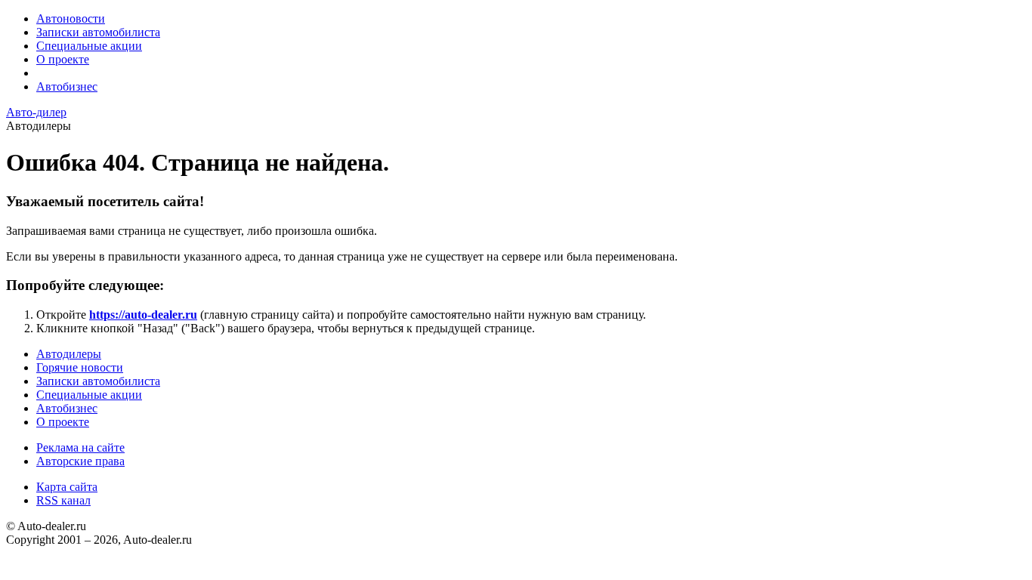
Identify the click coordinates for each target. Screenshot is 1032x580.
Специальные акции (89, 45)
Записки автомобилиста (98, 32)
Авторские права (80, 461)
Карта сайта (66, 486)
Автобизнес (66, 86)
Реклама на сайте (80, 447)
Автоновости (70, 18)
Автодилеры (68, 353)
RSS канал (63, 500)
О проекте (62, 59)
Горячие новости (79, 367)
